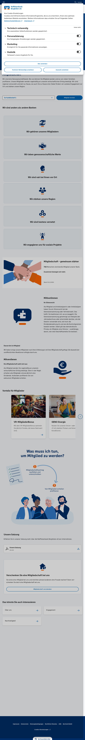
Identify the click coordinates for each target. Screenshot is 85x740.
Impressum (28, 21)
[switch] (79, 36)
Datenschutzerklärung (12, 21)
